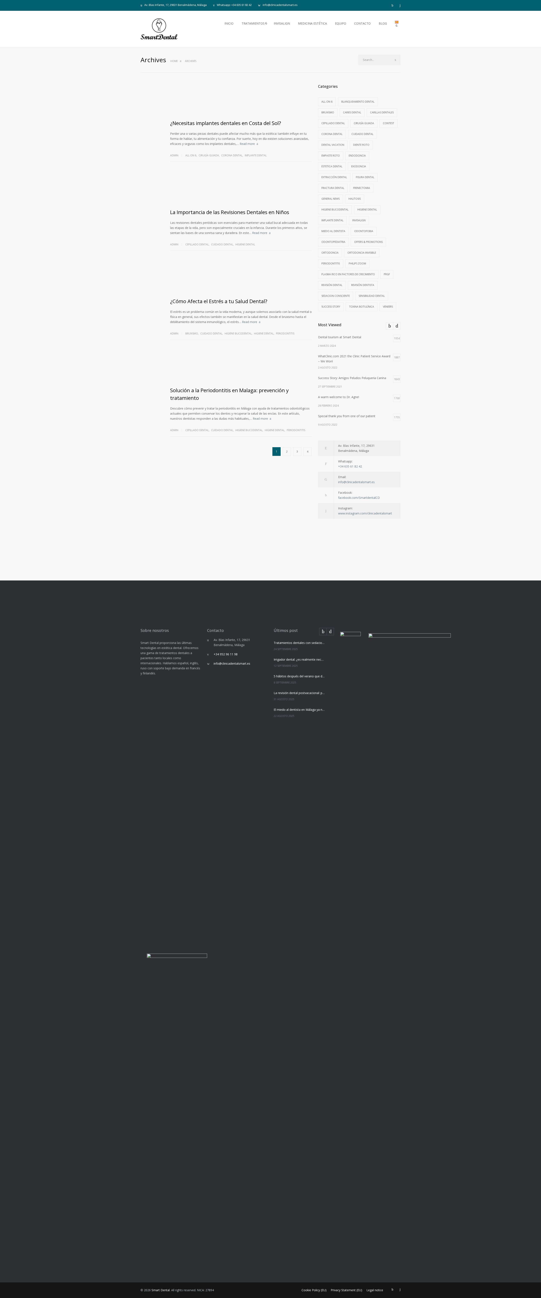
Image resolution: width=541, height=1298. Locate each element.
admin (174, 155)
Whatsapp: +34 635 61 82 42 (234, 5)
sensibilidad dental (372, 296)
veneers (388, 306)
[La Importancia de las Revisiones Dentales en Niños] (241, 188)
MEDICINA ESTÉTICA (312, 23)
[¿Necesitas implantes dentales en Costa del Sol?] (241, 99)
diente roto (361, 145)
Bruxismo (191, 333)
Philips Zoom (357, 263)
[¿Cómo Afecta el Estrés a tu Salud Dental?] (241, 277)
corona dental (231, 155)
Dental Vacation (332, 145)
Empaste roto (330, 155)
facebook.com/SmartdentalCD (359, 498)
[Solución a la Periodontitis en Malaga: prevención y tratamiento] (241, 366)
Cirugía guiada (209, 155)
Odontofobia (363, 231)
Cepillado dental (197, 244)
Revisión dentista (362, 285)
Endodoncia (357, 155)
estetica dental (331, 166)
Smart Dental (161, 1290)
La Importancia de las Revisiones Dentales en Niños (229, 212)
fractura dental (332, 188)
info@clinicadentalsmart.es (280, 5)
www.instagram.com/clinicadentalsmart (365, 513)
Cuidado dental (222, 244)
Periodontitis (285, 333)
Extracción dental (334, 177)
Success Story (330, 306)
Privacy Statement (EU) (346, 1290)
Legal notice (374, 1290)
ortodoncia (330, 252)
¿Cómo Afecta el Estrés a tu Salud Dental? (218, 301)
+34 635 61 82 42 (350, 466)
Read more (247, 144)
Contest (388, 123)
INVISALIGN (282, 23)
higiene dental (245, 244)
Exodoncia (358, 166)
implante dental (256, 155)
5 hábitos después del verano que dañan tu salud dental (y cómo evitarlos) (299, 676)
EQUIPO (340, 23)
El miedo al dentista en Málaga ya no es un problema (299, 710)
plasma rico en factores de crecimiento (348, 274)
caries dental (352, 112)
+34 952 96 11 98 (226, 654)
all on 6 (190, 155)
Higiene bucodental (238, 333)
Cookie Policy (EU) (314, 1290)
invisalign (359, 220)
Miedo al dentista (333, 231)
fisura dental (365, 177)
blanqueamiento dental (357, 101)
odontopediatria (333, 242)
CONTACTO (362, 23)
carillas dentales (382, 112)
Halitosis (354, 199)
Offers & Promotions (368, 242)
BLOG (383, 23)
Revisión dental (331, 285)
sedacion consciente (335, 296)
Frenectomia (361, 188)
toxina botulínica (361, 306)
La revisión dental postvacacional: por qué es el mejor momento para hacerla (299, 693)
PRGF (387, 274)
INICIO (229, 23)
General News (330, 199)
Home (174, 61)
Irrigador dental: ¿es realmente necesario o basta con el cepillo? (299, 659)
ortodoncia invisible (361, 252)
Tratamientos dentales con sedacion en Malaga (299, 643)
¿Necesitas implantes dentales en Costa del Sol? (226, 123)
